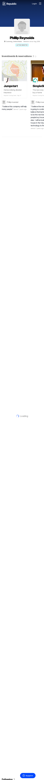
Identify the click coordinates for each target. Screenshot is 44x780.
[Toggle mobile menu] (40, 3)
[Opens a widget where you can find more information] (28, 776)
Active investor (22, 45)
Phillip (9, 102)
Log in (34, 3)
